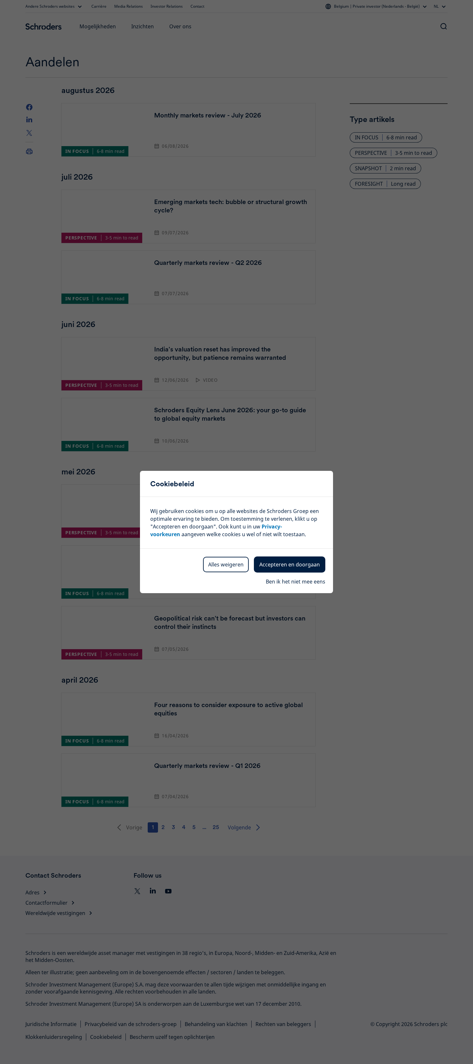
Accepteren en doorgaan (289, 564)
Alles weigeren (226, 564)
